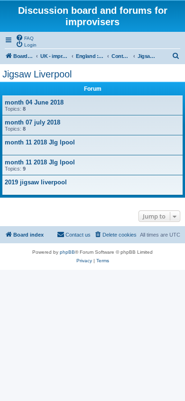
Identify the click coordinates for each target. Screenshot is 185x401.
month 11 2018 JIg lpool (40, 142)
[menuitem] (25, 37)
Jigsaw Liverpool (37, 74)
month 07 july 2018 (32, 122)
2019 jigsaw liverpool (36, 182)
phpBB (67, 252)
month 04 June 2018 (34, 102)
